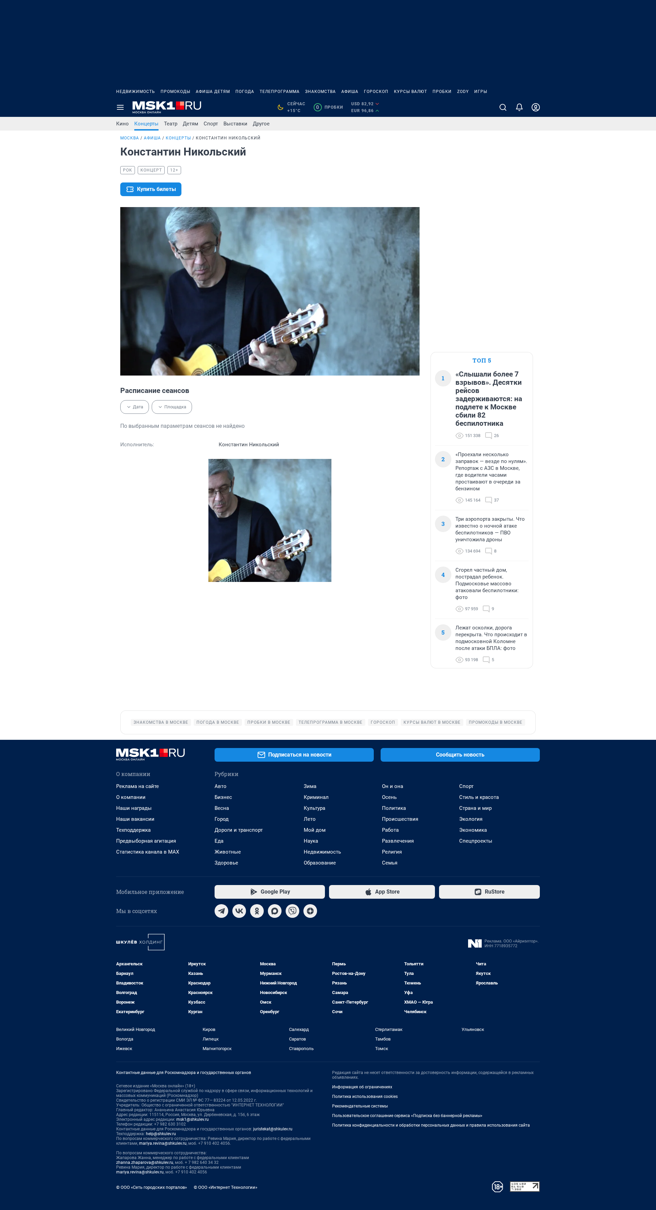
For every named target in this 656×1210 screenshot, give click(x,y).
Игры (480, 91)
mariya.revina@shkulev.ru (163, 1143)
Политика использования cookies (365, 1096)
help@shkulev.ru (161, 1133)
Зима (310, 786)
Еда (219, 841)
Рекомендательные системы (360, 1106)
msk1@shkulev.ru (192, 1119)
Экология (470, 819)
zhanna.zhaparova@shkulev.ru (144, 1162)
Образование (320, 863)
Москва (129, 138)
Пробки (442, 91)
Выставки (235, 124)
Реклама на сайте (137, 786)
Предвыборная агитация (146, 841)
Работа (390, 830)
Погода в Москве (217, 722)
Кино (122, 124)
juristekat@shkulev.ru (272, 1129)
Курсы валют (410, 91)
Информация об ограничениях (362, 1087)
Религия (392, 852)
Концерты (146, 124)
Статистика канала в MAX (147, 852)
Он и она (392, 786)
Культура (314, 808)
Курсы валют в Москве (432, 722)
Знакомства (320, 91)
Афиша (349, 91)
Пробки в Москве (268, 722)
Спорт (211, 124)
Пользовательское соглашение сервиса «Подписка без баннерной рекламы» (407, 1115)
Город (222, 819)
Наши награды (134, 808)
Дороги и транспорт (239, 830)
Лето (310, 819)
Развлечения (398, 841)
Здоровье (226, 863)
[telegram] (221, 911)
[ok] (257, 911)
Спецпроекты (475, 841)
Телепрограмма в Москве (331, 722)
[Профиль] (536, 107)
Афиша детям (213, 91)
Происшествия (400, 819)
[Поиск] (503, 107)
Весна (222, 808)
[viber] (292, 911)
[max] (275, 911)
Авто (221, 786)
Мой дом (315, 830)
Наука (311, 841)
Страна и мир (475, 808)
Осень (389, 797)
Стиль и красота (479, 797)
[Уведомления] (519, 107)
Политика (394, 808)
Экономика (473, 830)
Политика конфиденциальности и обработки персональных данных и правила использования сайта (431, 1125)
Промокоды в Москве (495, 722)
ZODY (463, 91)
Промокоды (175, 91)
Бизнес (223, 797)
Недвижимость (135, 91)
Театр (170, 124)
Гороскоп (376, 91)
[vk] (239, 911)
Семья (389, 863)
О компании (131, 797)
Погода (244, 91)
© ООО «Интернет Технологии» (225, 1187)
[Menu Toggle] (120, 107)
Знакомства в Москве (161, 722)
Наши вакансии (135, 819)
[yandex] (310, 911)
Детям (190, 124)
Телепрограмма (280, 91)
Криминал (316, 797)
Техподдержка (133, 830)
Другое (261, 124)
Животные (228, 852)
